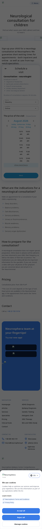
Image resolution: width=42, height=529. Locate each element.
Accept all (21, 511)
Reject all (21, 517)
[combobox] (34, 475)
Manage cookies (21, 524)
